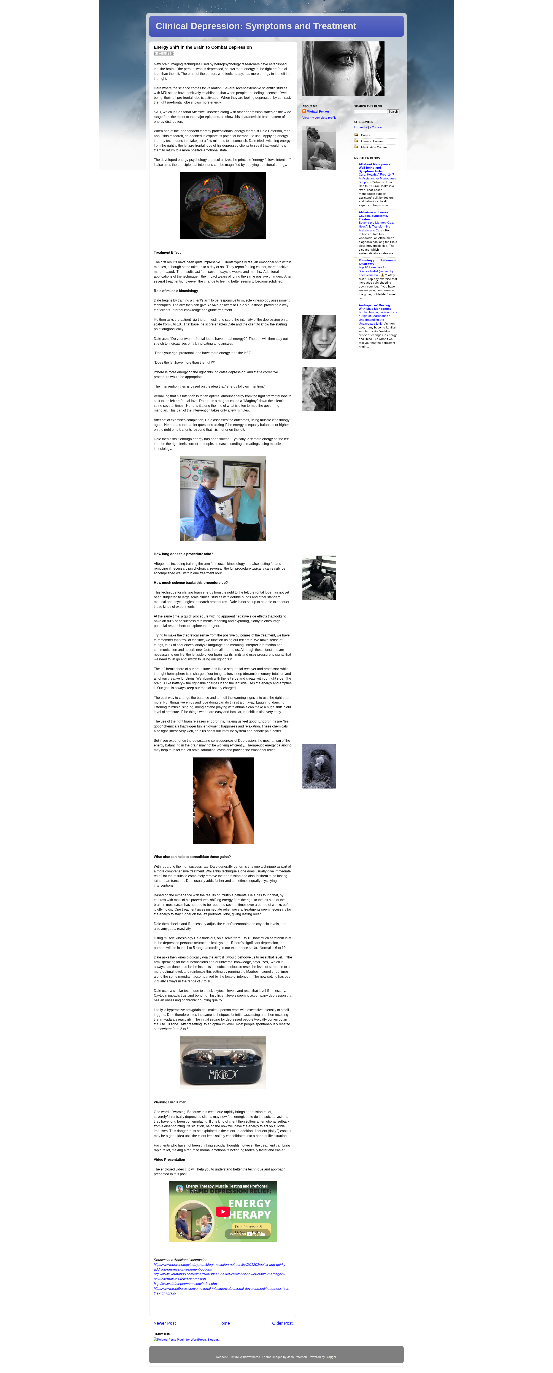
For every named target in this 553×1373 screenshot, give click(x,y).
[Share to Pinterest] (172, 53)
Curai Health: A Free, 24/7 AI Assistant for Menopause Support (377, 178)
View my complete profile (319, 117)
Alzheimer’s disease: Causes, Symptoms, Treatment (374, 216)
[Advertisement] (319, 242)
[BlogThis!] (160, 53)
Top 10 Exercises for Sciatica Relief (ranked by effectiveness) (376, 271)
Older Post (282, 1323)
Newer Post (165, 1323)
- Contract (376, 127)
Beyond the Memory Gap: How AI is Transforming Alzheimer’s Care (376, 226)
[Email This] (156, 53)
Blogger (331, 1357)
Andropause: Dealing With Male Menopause (375, 306)
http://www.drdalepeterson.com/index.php (185, 1284)
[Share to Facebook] (168, 53)
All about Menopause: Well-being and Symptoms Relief (375, 167)
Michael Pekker (318, 111)
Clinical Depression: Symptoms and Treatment (256, 26)
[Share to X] (164, 53)
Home (224, 1323)
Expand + (360, 127)
